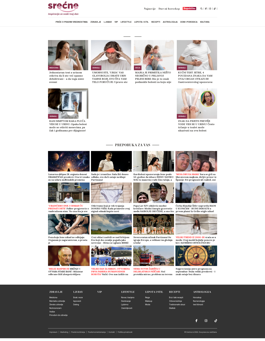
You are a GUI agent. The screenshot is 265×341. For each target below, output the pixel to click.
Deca (137, 67)
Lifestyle (128, 292)
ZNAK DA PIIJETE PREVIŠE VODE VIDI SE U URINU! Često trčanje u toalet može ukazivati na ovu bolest (196, 125)
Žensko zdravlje (56, 304)
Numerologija (199, 301)
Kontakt (112, 332)
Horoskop (197, 297)
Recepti (174, 292)
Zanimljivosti (126, 308)
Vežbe (52, 312)
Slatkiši (172, 308)
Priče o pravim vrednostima (72, 22)
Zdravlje (56, 292)
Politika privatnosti (125, 332)
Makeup (148, 301)
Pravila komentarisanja (97, 332)
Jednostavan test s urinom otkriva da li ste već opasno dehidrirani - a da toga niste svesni (66, 77)
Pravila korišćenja (78, 332)
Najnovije (150, 9)
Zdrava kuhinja (175, 301)
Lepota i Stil (154, 292)
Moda (147, 304)
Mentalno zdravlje (57, 301)
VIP (99, 292)
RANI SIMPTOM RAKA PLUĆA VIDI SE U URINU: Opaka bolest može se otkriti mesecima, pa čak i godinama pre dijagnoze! (68, 125)
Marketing (64, 332)
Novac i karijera (127, 297)
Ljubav (78, 292)
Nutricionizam (55, 308)
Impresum (53, 332)
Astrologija (202, 292)
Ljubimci (124, 304)
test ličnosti (198, 304)
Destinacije (126, 301)
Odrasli (96, 67)
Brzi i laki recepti (176, 297)
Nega (147, 297)
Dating (76, 304)
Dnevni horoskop (169, 9)
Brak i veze (78, 297)
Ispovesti (77, 301)
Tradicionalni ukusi (177, 304)
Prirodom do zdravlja (58, 315)
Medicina (53, 67)
